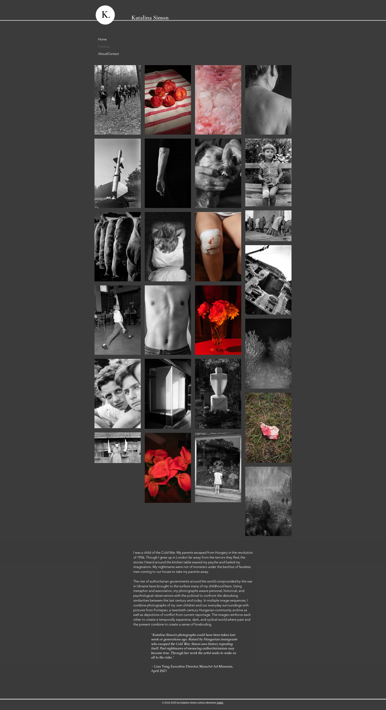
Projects (104, 46)
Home (102, 39)
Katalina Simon (150, 17)
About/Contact (107, 54)
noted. (220, 702)
